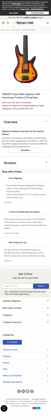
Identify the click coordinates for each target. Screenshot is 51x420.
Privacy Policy (16, 4)
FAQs (5, 369)
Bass (8, 30)
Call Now (13, 342)
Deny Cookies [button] (13, 13)
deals (27, 17)
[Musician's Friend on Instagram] (32, 391)
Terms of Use (25, 9)
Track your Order (10, 350)
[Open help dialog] (4, 408)
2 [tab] (21, 86)
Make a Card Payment (12, 375)
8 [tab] (31, 86)
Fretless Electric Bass (28, 30)
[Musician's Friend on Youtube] (28, 391)
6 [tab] (27, 86)
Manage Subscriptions (13, 382)
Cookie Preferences (37, 9)
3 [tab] (22, 86)
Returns (6, 363)
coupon (34, 17)
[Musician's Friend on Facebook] (19, 391)
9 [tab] (32, 86)
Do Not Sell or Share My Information (17, 399)
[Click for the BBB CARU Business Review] (36, 408)
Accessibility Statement (37, 404)
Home (2, 30)
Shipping (6, 356)
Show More (25, 150)
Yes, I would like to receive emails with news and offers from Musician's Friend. (25, 293)
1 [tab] (19, 86)
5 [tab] (26, 86)
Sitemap (24, 404)
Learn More (8, 202)
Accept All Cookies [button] (37, 13)
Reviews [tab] (10, 163)
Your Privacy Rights (40, 401)
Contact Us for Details (11, 233)
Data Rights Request (38, 399)
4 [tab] (24, 86)
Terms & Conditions (25, 401)
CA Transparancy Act (13, 404)
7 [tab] (29, 86)
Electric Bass (16, 30)
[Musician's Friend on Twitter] (23, 391)
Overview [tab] (11, 122)
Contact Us (8, 261)
